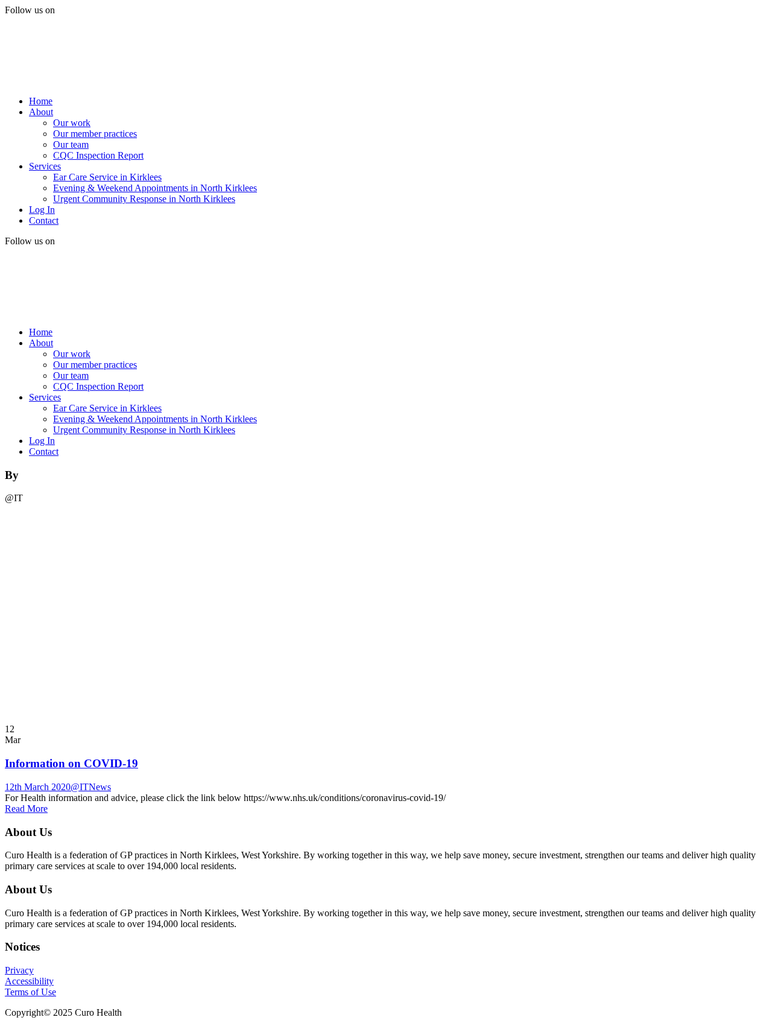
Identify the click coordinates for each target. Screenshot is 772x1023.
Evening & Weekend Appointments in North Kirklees (155, 188)
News (100, 787)
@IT (80, 787)
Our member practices (95, 133)
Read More (26, 808)
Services (45, 166)
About (41, 112)
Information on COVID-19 (71, 763)
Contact (44, 220)
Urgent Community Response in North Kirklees (144, 199)
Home (40, 101)
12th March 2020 (38, 787)
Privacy (19, 970)
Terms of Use (30, 992)
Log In (42, 209)
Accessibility (29, 981)
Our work (71, 123)
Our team (71, 144)
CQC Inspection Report (98, 155)
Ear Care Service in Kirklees (107, 177)
